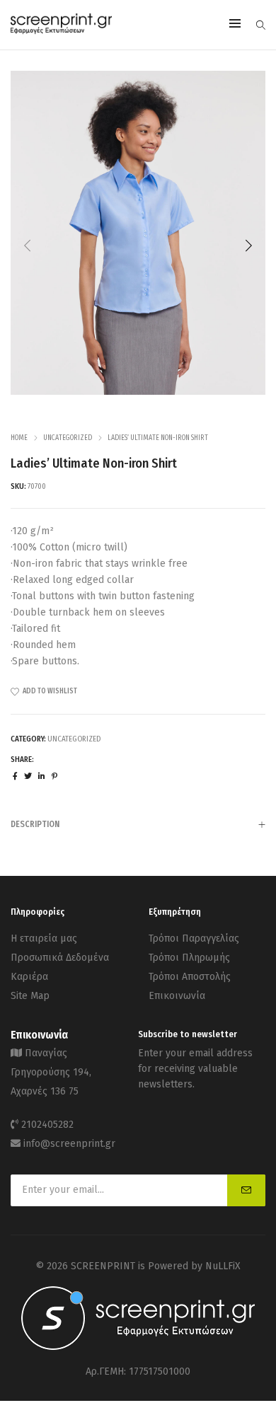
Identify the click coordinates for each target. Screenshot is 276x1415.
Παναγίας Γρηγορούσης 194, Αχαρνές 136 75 (51, 1072)
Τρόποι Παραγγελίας (194, 938)
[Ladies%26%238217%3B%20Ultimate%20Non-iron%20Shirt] (15, 776)
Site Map (30, 996)
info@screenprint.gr (69, 1144)
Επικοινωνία (177, 996)
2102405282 (47, 1125)
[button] (248, 245)
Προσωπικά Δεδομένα (60, 958)
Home (19, 438)
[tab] (138, 824)
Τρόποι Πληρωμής (189, 958)
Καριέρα (29, 977)
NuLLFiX (223, 1266)
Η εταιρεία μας (44, 938)
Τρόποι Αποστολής (190, 977)
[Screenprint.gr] (61, 31)
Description (35, 824)
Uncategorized (67, 438)
